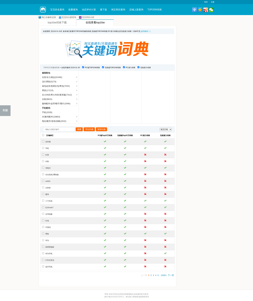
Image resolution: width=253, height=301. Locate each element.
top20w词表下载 (57, 22)
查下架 (103, 9)
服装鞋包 (46, 73)
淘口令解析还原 (49, 17)
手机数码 (46, 108)
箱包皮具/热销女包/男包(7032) (56, 86)
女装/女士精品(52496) (52, 77)
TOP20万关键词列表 (51, 68)
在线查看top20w (95, 22)
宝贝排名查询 (57, 9)
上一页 (144, 275)
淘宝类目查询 (118, 9)
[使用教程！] (145, 31)
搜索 (79, 129)
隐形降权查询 (143, 297)
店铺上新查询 (136, 9)
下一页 (171, 275)
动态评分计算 (89, 9)
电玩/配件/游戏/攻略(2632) (54, 121)
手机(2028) (47, 112)
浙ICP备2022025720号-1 (114, 297)
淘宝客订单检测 (132, 297)
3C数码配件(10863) (51, 117)
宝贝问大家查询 (69, 17)
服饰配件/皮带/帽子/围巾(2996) (56, 103)
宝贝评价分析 (88, 17)
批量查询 (73, 9)
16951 (164, 275)
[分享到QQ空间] (200, 9)
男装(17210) (47, 90)
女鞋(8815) (47, 99)
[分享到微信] (211, 9)
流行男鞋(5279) (49, 81)
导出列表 (89, 129)
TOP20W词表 (154, 9)
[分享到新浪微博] (205, 9)
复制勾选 (101, 129)
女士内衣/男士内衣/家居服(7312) (57, 95)
